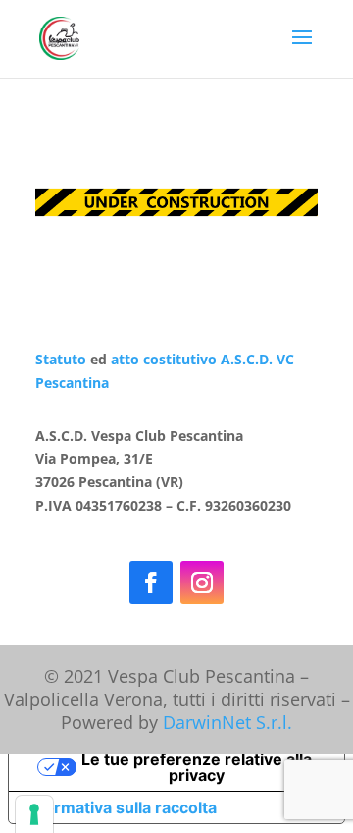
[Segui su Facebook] (151, 582)
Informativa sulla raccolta (121, 807)
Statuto (60, 359)
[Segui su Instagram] (202, 582)
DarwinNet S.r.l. (227, 722)
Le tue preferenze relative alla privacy (196, 767)
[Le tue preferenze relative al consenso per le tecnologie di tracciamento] (34, 814)
